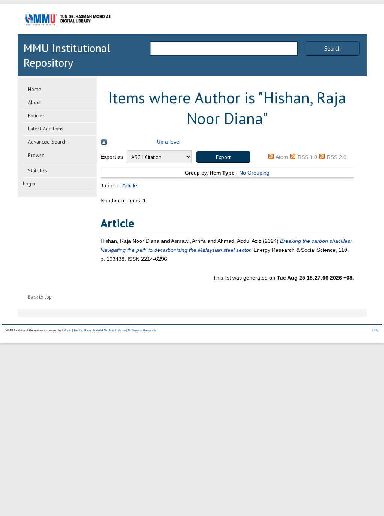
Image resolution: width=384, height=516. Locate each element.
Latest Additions (45, 128)
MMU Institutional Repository (66, 55)
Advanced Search (47, 141)
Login (29, 183)
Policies (36, 115)
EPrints (66, 330)
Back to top (40, 297)
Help (375, 330)
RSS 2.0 (336, 157)
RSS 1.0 (307, 157)
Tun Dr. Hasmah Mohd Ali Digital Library (100, 330)
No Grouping (254, 173)
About (34, 102)
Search (332, 48)
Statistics (37, 170)
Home (34, 89)
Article (129, 185)
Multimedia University (142, 330)
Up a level (168, 142)
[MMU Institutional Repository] (68, 33)
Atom (282, 157)
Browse (36, 155)
